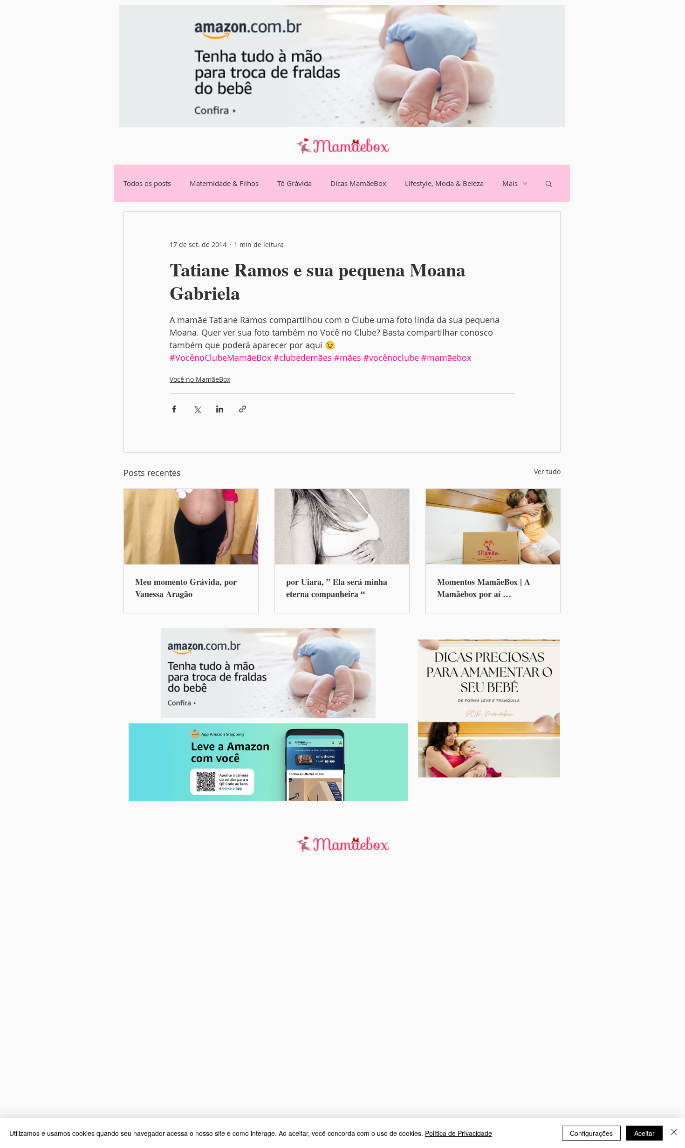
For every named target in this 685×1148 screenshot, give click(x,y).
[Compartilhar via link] (242, 409)
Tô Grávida (294, 183)
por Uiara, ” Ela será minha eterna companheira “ (336, 588)
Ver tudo (547, 471)
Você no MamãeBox (200, 379)
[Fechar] (673, 1133)
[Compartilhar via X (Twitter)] (196, 409)
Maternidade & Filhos (224, 183)
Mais (510, 183)
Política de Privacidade (458, 1133)
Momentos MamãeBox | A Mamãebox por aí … (483, 588)
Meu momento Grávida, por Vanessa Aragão (186, 588)
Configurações (591, 1133)
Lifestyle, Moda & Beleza (444, 183)
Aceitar (644, 1133)
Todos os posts (147, 183)
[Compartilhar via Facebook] (174, 409)
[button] (548, 183)
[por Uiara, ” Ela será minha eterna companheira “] (342, 526)
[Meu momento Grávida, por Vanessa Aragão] (191, 526)
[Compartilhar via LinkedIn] (219, 409)
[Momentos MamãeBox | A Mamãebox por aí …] (493, 526)
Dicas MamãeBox (358, 183)
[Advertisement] (279, 1007)
